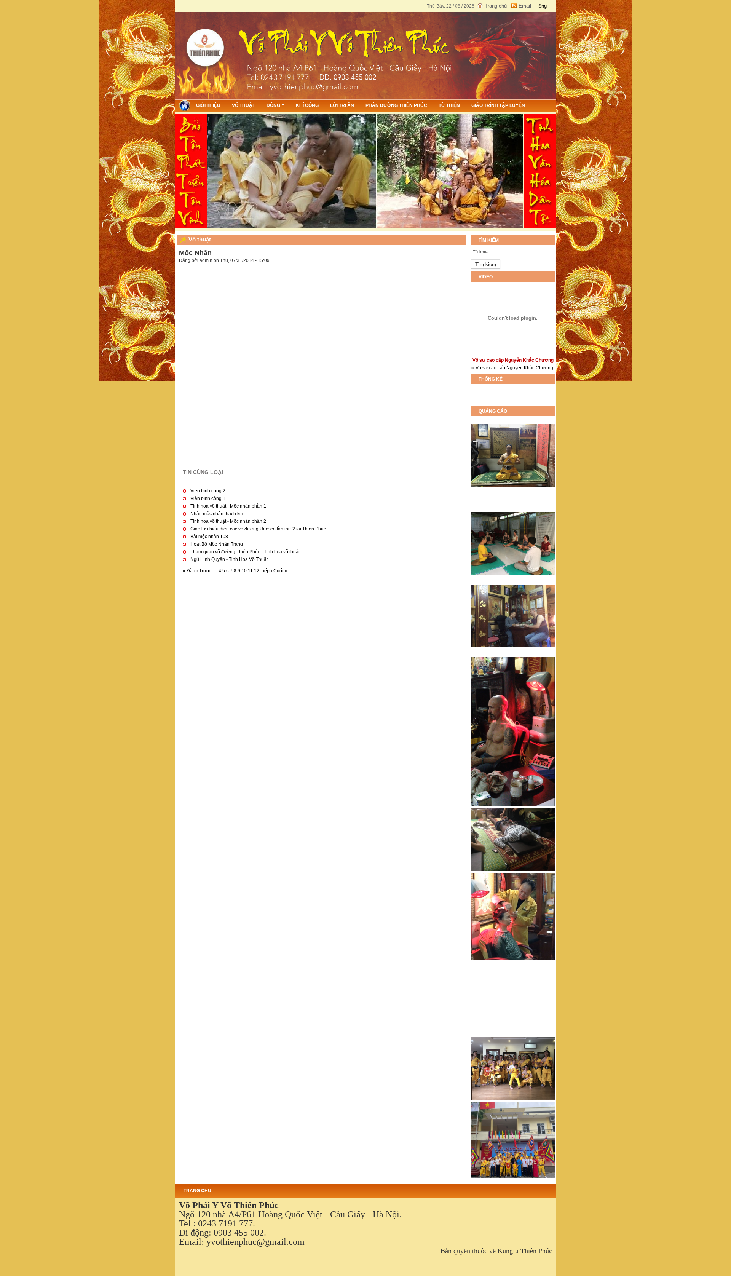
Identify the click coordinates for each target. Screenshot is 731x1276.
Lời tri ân (342, 105)
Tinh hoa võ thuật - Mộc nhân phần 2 (228, 521)
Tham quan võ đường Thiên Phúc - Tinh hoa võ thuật (245, 551)
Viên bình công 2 (207, 490)
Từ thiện (449, 105)
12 (256, 570)
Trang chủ (496, 6)
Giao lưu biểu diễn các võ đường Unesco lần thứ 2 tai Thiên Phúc (258, 529)
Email (525, 6)
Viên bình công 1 (207, 498)
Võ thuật (243, 105)
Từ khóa (480, 251)
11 (250, 570)
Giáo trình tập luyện (498, 105)
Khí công (307, 105)
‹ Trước (204, 570)
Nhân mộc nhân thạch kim (217, 513)
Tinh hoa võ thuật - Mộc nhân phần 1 (228, 506)
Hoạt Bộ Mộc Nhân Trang (216, 544)
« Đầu (189, 570)
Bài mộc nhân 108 (209, 536)
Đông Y (275, 105)
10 (244, 570)
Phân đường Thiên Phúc (396, 105)
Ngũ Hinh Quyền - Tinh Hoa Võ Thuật (229, 559)
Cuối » (280, 570)
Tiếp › (266, 570)
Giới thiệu (208, 105)
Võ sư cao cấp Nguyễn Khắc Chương (514, 368)
